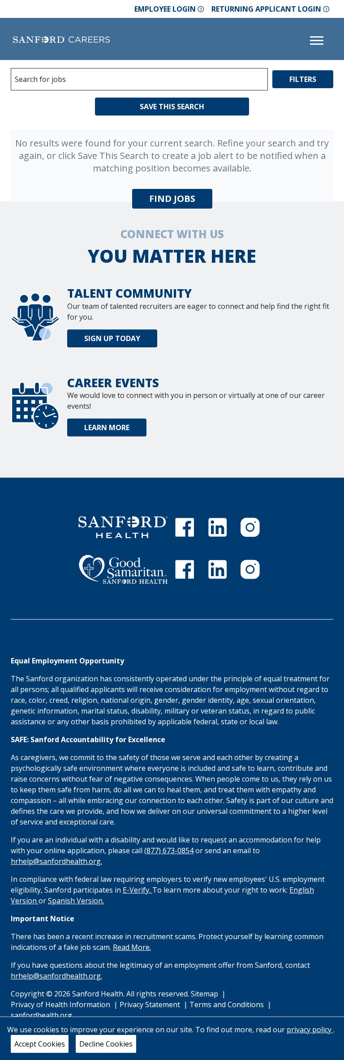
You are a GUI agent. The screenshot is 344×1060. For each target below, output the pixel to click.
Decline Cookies (106, 1044)
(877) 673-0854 (169, 850)
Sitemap (204, 994)
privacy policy (310, 1029)
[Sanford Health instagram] (250, 527)
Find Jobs (172, 198)
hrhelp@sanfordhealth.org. (56, 861)
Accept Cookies (39, 1044)
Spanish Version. (76, 901)
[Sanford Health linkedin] (217, 527)
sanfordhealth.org (41, 1015)
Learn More (106, 427)
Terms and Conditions (227, 1004)
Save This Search (172, 106)
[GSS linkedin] (217, 569)
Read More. (132, 947)
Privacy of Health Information (61, 1004)
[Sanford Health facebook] (184, 527)
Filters (302, 79)
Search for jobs (40, 79)
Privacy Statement (151, 1004)
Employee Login (165, 9)
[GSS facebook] (184, 569)
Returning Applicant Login (266, 9)
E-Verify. (137, 890)
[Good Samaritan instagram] (250, 569)
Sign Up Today (112, 338)
